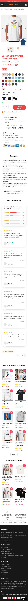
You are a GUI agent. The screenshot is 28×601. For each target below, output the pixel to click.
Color (3, 72)
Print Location (5, 94)
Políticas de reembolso (6, 568)
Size (3, 86)
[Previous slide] (2, 28)
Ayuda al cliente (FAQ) (6, 572)
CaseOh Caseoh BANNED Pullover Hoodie (6, 403)
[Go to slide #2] (18, 49)
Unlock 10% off (3, 594)
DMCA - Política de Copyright (7, 553)
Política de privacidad (6, 551)
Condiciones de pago (6, 566)
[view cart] (26, 4)
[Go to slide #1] (10, 49)
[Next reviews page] (25, 355)
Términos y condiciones (6, 549)
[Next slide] (25, 28)
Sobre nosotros (4, 547)
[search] (23, 4)
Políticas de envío (5, 564)
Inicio (2, 9)
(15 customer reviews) (13, 61)
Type (3, 67)
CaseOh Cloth (8, 9)
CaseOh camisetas (19, 9)
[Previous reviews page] (17, 355)
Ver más (14, 454)
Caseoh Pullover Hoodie (20, 423)
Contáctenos (4, 570)
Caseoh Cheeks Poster (7, 423)
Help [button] (25, 599)
